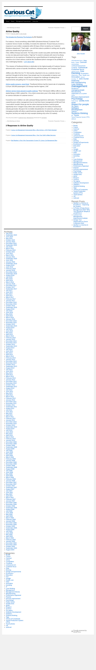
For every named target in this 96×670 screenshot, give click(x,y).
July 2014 (9, 349)
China (75, 130)
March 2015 (10, 336)
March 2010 (10, 437)
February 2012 (11, 398)
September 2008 (11, 467)
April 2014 (9, 354)
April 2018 (9, 280)
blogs (85, 60)
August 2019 (10, 265)
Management (30, 117)
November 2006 (11, 504)
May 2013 (9, 373)
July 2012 (9, 390)
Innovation (75, 77)
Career (77, 62)
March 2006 (10, 518)
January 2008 (10, 481)
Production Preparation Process (57, 27)
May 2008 (9, 474)
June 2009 (9, 452)
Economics (84, 73)
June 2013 (9, 371)
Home (7, 21)
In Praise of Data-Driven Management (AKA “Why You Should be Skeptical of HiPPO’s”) (81, 210)
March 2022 (10, 248)
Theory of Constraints (80, 189)
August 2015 (10, 327)
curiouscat (82, 67)
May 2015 (9, 332)
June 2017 (9, 292)
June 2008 (9, 472)
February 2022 (11, 250)
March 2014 (10, 356)
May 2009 (9, 454)
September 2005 (11, 528)
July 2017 (9, 290)
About (12, 21)
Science (76, 179)
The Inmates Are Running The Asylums (19, 37)
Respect (76, 178)
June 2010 (9, 432)
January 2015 (10, 339)
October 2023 (10, 240)
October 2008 (10, 465)
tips (72, 115)
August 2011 (10, 408)
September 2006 (11, 508)
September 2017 (11, 289)
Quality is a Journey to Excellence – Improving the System (81, 204)
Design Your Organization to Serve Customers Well (80, 221)
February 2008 (11, 479)
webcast (73, 119)
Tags (75, 188)
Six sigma (74, 106)
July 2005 (9, 531)
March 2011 (10, 417)
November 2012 (11, 383)
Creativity (74, 67)
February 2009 (11, 459)
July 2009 (9, 450)
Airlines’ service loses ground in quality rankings (22, 91)
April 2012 (9, 395)
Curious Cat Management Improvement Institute (80, 216)
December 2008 (11, 462)
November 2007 (11, 484)
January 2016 (10, 319)
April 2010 (9, 435)
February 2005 (11, 539)
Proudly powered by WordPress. (80, 631)
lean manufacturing (78, 82)
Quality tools (84, 101)
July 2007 (9, 491)
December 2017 (11, 285)
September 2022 (11, 245)
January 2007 (10, 501)
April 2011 (9, 415)
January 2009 (10, 460)
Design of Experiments (80, 142)
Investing (73, 79)
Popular (73, 95)
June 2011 (9, 412)
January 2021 (10, 257)
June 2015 (9, 331)
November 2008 (11, 464)
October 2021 (10, 252)
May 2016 (9, 314)
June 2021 (9, 253)
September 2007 (11, 487)
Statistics (74, 111)
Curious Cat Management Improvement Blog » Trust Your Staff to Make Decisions (33, 135)
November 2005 (11, 524)
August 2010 (10, 428)
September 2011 (11, 407)
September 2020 (11, 258)
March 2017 (10, 297)
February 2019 (11, 268)
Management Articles (80, 162)
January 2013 (10, 380)
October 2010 (10, 425)
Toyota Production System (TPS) (80, 117)
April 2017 (9, 295)
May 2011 (9, 413)
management (79, 86)
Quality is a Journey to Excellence (80, 225)
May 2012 (9, 393)
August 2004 (10, 550)
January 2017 (10, 300)
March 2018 (10, 282)
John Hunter (23, 34)
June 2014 (9, 351)
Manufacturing (76, 92)
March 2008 (10, 477)
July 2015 (9, 329)
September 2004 (11, 548)
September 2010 (11, 427)
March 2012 (10, 396)
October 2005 (10, 526)
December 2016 (11, 302)
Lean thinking (76, 84)
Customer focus (22, 117)
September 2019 (11, 263)
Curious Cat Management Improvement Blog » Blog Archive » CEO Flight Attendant (34, 130)
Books (73, 62)
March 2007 (10, 497)
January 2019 (10, 270)
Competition (77, 132)
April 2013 (9, 375)
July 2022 (9, 247)
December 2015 (11, 321)
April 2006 (9, 516)
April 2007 (9, 496)
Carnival (83, 62)
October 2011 (10, 405)
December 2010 (11, 422)
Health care (86, 75)
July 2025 (9, 233)
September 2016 (11, 307)
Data (82, 71)
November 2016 (11, 304)
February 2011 (11, 418)
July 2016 (9, 311)
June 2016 (9, 312)
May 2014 (9, 353)
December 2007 (11, 482)
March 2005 (10, 538)
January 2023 (10, 242)
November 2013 (11, 363)
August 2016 (10, 309)
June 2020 (9, 260)
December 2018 (11, 272)
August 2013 (10, 368)
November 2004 (11, 545)
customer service (75, 71)
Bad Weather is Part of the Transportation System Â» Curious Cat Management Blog (34, 140)
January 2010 (10, 440)
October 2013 (10, 364)
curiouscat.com (78, 136)
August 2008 (10, 469)
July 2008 (9, 470)
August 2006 (10, 509)
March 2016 (10, 317)
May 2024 (9, 238)
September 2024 (11, 235)
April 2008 (9, 476)
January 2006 (10, 521)
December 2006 (11, 502)
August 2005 (10, 529)
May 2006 (9, 514)
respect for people (80, 104)
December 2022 (11, 243)
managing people (77, 90)
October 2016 (10, 306)
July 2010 (9, 430)
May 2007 (9, 494)
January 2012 (10, 400)
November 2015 (11, 322)
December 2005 (11, 523)
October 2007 (10, 486)
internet (83, 77)
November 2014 (11, 343)
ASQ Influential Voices (77, 60)
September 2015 (11, 326)
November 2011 (11, 403)
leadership (75, 81)
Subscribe (35, 21)
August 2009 (10, 449)
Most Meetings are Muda (13, 27)
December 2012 (11, 381)
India (75, 152)
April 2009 (9, 455)
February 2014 (11, 358)
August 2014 (10, 348)
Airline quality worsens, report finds (17, 84)
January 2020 (10, 262)
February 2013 (11, 378)
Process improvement (80, 97)
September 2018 (11, 274)
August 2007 (10, 489)
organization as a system (79, 93)
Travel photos (77, 194)
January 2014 (10, 359)
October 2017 (10, 287)
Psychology (77, 99)
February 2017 (11, 299)
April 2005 (9, 536)
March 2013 (10, 376)
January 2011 (10, 420)
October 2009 (10, 445)
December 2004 (11, 543)
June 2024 (9, 237)
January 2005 (10, 541)
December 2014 (11, 341)
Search (85, 29)
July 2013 (9, 369)
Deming (75, 73)
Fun (74, 147)
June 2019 (9, 267)
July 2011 (9, 410)
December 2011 (11, 401)
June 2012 (9, 391)
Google (80, 75)
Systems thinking (79, 113)
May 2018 (9, 279)
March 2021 (10, 255)
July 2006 (9, 511)
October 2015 (10, 324)
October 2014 (10, 344)
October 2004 (10, 546)
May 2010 (9, 433)
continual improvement (78, 66)
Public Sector (74, 101)
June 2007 (9, 492)
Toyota (76, 115)
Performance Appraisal (81, 166)
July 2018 (9, 277)
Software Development (76, 109)
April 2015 (9, 334)
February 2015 (11, 338)
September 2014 (11, 346)
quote (73, 102)
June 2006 (9, 513)
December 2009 (11, 442)
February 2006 (11, 519)
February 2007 (11, 499)
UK (74, 196)
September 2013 (11, 366)
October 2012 (10, 385)
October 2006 (10, 506)
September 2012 (11, 386)
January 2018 (10, 284)
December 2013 (11, 361)
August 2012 (10, 388)
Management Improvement (23, 21)
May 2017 (9, 294)
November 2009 (11, 444)
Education (76, 146)
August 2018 (10, 275)
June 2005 (9, 533)
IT (77, 79)
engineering (74, 75)
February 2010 (11, 438)
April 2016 (9, 316)
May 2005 (9, 534)
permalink (44, 117)
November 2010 (11, 423)
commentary (75, 64)
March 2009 (10, 457)
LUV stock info (29, 62)
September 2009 (11, 447)
